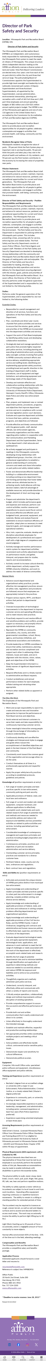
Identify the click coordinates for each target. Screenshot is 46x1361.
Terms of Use (31, 1352)
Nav (41, 1360)
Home (4, 1360)
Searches (23, 1360)
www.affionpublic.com (11, 1288)
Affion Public (23, 7)
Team (13, 1360)
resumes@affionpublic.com (13, 1267)
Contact (32, 1360)
